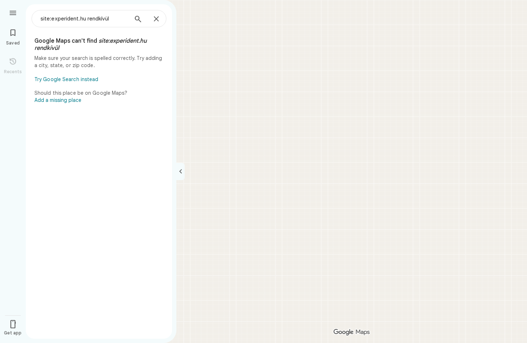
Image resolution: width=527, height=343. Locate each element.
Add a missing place (57, 100)
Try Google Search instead (66, 79)
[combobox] (84, 18)
